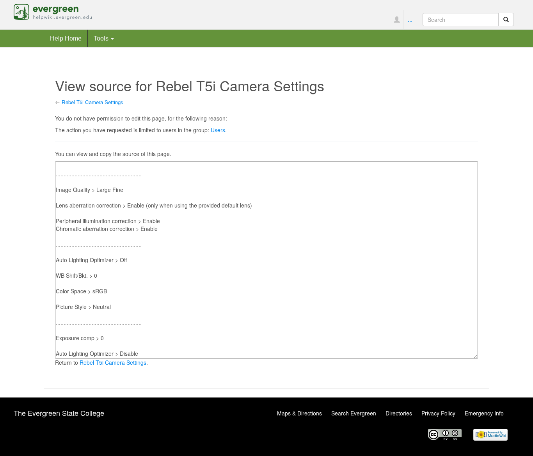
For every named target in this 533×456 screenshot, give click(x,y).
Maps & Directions (299, 413)
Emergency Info (484, 413)
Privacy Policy (438, 413)
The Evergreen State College (59, 413)
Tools (102, 38)
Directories (399, 413)
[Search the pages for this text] (506, 19)
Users (218, 130)
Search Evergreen (353, 413)
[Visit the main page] (53, 11)
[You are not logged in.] (396, 19)
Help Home (66, 38)
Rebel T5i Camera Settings (92, 102)
